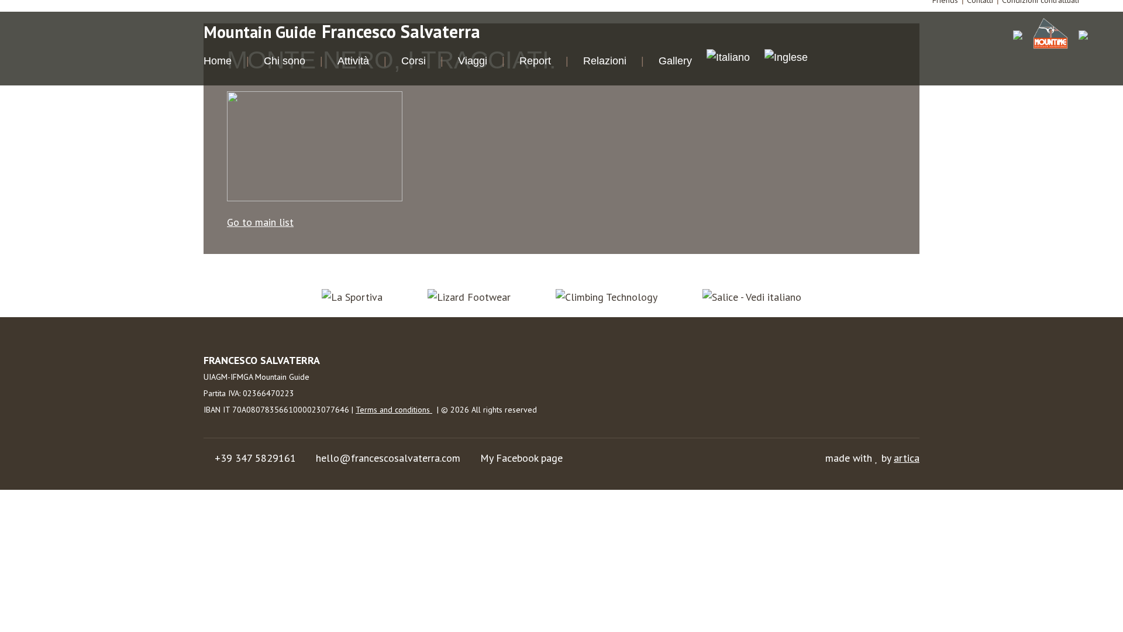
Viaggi (472, 61)
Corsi (413, 61)
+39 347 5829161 (255, 458)
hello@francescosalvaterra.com (388, 458)
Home (218, 61)
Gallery (675, 61)
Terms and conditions (394, 409)
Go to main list (260, 222)
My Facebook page (521, 458)
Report (535, 61)
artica (906, 458)
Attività (353, 61)
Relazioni (604, 61)
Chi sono (284, 61)
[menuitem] (728, 59)
